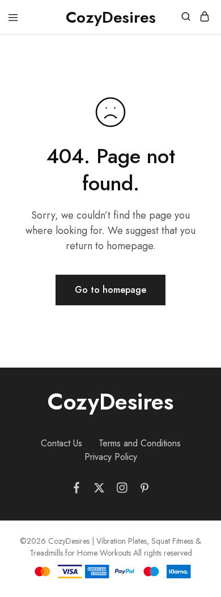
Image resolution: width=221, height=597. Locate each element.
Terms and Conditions (140, 443)
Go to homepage (110, 289)
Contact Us (61, 443)
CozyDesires (110, 401)
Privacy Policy (110, 456)
